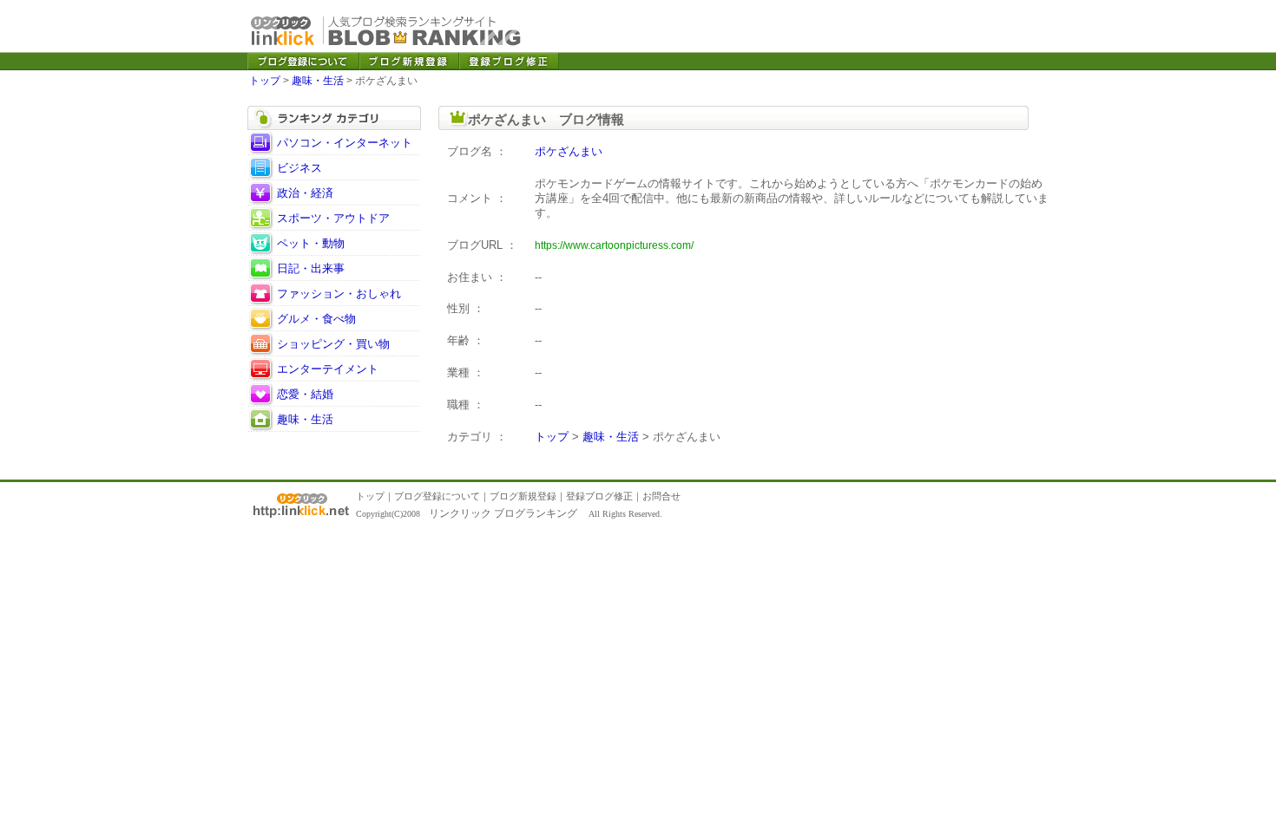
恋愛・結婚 (305, 394)
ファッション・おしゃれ (339, 293)
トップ (264, 81)
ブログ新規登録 (523, 496)
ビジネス (299, 167)
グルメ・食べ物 (316, 318)
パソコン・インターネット (344, 142)
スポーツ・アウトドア (333, 218)
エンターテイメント (327, 368)
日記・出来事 (311, 268)
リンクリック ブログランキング (503, 513)
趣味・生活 (318, 81)
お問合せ (661, 496)
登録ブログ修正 (599, 496)
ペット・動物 (311, 243)
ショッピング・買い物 (333, 343)
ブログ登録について (437, 496)
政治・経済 (305, 192)
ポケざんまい (568, 151)
